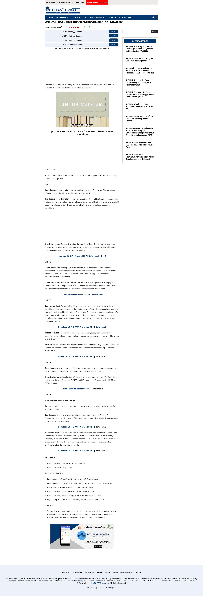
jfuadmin (75, 27)
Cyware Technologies (107, 587)
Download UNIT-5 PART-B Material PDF (76, 450)
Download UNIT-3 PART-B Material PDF (76, 356)
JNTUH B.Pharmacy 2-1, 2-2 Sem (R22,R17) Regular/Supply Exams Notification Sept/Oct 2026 (139, 48)
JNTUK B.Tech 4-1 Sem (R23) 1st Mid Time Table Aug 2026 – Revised (139, 118)
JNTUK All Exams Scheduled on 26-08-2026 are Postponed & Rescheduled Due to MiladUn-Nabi (140, 70)
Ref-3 (103, 256)
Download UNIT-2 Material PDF (76, 294)
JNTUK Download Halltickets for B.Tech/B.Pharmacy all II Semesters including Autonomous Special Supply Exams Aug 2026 (140, 131)
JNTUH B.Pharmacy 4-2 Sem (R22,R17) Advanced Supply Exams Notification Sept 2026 (140, 94)
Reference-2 (93, 256)
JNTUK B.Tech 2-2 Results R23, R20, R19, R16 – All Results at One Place (139, 144)
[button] (153, 17)
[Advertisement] (82, 67)
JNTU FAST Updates (100, 583)
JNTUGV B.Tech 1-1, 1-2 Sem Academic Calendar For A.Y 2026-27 (140, 106)
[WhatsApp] (84, 27)
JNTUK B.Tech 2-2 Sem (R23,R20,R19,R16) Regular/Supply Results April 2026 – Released (140, 156)
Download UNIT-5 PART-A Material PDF (76, 427)
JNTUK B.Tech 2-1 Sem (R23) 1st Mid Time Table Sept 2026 (139, 59)
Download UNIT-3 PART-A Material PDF (76, 327)
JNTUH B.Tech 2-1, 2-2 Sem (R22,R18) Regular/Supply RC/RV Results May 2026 (139, 82)
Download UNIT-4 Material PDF (76, 389)
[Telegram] (89, 27)
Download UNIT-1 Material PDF (72, 256)
